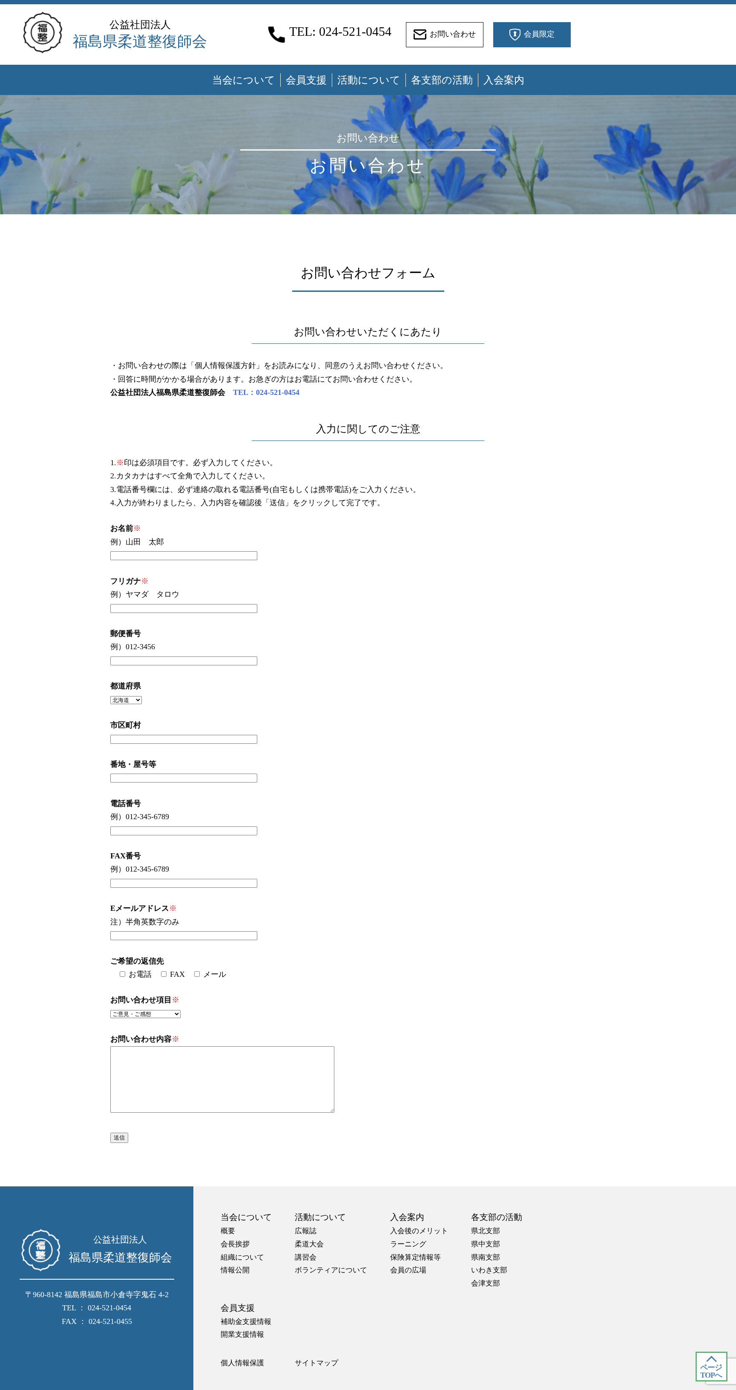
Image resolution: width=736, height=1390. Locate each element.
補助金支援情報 (246, 1322)
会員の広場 (408, 1270)
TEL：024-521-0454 (266, 392)
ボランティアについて (331, 1270)
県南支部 (485, 1257)
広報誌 (305, 1231)
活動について (368, 80)
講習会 (305, 1257)
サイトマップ (316, 1363)
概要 (228, 1231)
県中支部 (485, 1244)
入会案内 (503, 80)
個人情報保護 (242, 1363)
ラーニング (408, 1244)
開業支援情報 (242, 1334)
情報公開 (235, 1270)
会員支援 (306, 80)
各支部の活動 (442, 80)
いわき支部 (489, 1270)
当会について (243, 80)
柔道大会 (309, 1244)
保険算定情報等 (415, 1257)
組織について (242, 1257)
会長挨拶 (235, 1244)
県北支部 (485, 1231)
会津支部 (485, 1283)
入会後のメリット (419, 1231)
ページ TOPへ (711, 1371)
